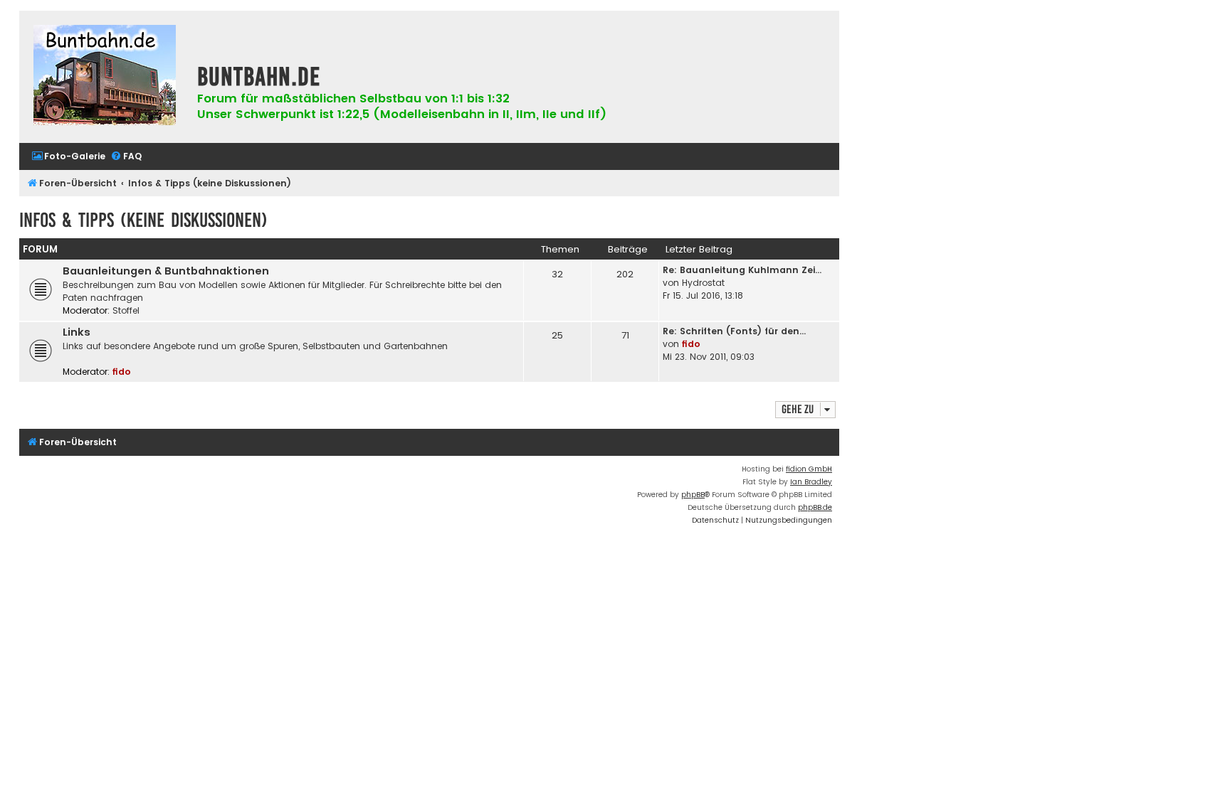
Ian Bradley (811, 481)
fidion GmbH (809, 469)
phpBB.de (815, 507)
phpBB (693, 494)
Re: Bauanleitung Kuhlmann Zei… (742, 270)
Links (76, 332)
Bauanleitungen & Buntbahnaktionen (166, 271)
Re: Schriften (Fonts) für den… (734, 331)
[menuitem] (68, 156)
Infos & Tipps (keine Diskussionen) (143, 220)
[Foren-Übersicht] (104, 76)
